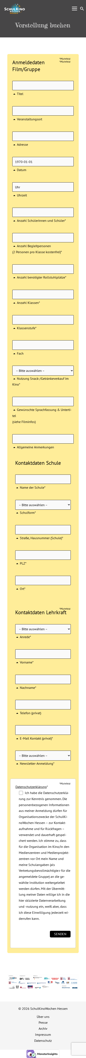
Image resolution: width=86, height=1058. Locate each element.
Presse (43, 1022)
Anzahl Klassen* (28, 303)
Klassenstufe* (27, 328)
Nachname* (28, 688)
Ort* (22, 589)
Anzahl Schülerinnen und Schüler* (41, 220)
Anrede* (25, 637)
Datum (21, 170)
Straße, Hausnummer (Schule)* (41, 538)
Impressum (43, 1034)
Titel (20, 94)
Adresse (22, 144)
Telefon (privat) (30, 713)
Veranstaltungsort (29, 119)
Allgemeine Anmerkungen (35, 447)
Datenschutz (43, 1040)
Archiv (43, 1028)
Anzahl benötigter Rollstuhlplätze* (41, 277)
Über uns (43, 1017)
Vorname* (27, 662)
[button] (82, 8)
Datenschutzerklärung (31, 787)
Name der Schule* (33, 487)
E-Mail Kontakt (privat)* (36, 738)
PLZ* (23, 563)
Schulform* (28, 513)
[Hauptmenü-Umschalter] (74, 8)
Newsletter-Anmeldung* (37, 763)
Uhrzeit (22, 195)
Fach (20, 353)
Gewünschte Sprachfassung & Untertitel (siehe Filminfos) (42, 416)
